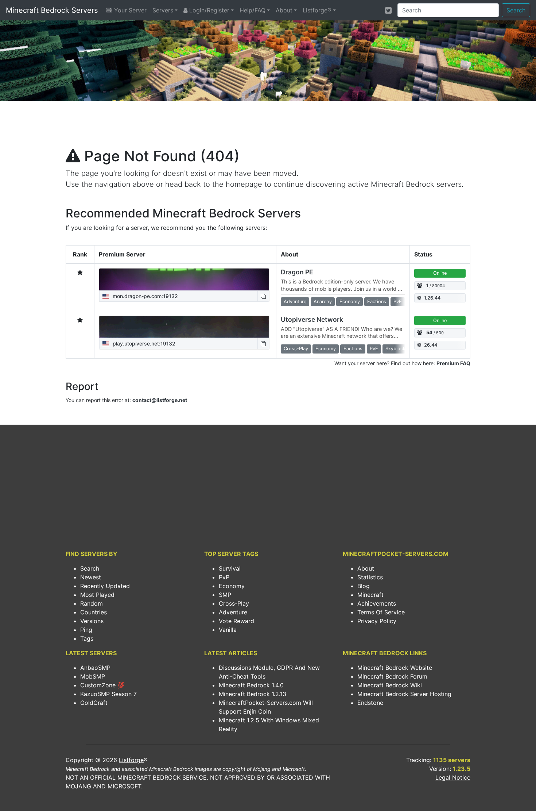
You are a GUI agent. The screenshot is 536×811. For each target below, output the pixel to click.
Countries (93, 612)
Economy (232, 586)
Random (91, 603)
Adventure (233, 612)
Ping (86, 629)
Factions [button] (376, 301)
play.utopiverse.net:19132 (143, 343)
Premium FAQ (453, 363)
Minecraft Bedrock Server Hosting (404, 694)
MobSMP (92, 676)
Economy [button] (349, 301)
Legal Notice (452, 777)
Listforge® (317, 10)
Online (440, 273)
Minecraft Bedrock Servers (52, 10)
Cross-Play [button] (296, 348)
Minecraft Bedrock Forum (392, 676)
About (284, 10)
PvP (224, 577)
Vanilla (228, 629)
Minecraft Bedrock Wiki (389, 685)
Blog (363, 586)
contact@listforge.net (159, 400)
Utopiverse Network (312, 319)
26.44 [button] (430, 345)
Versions (92, 621)
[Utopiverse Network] (184, 327)
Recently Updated (105, 586)
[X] (388, 10)
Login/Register (208, 10)
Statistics (370, 577)
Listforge (131, 760)
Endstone (370, 702)
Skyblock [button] (395, 348)
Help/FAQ (252, 10)
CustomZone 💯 (102, 685)
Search (515, 10)
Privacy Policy (376, 621)
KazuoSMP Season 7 (108, 694)
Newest (90, 577)
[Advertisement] (268, 126)
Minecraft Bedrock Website (394, 667)
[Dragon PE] (184, 279)
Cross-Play (234, 603)
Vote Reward (236, 621)
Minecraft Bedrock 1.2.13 (252, 694)
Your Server (129, 10)
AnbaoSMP (95, 667)
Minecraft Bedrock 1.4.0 (251, 685)
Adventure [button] (295, 301)
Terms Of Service (381, 612)
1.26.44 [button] (432, 298)
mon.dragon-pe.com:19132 (144, 296)
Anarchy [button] (323, 301)
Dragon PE (297, 272)
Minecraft (370, 594)
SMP (225, 594)
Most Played (97, 594)
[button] (263, 296)
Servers (162, 10)
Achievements (376, 603)
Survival (230, 568)
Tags (86, 638)
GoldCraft (94, 702)
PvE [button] (397, 301)
